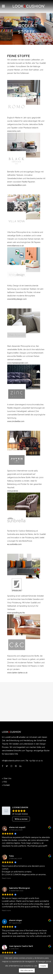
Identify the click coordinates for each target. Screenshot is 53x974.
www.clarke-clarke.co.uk (17, 673)
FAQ (5, 782)
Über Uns (7, 778)
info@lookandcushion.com (13, 761)
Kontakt (6, 785)
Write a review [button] (21, 819)
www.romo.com (14, 131)
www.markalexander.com (17, 363)
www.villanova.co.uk (15, 246)
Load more (26, 965)
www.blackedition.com (16, 185)
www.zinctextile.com (15, 421)
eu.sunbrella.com (14, 544)
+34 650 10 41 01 (36, 761)
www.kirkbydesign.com (17, 299)
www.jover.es (12, 491)
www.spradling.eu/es (16, 613)
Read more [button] (6, 878)
